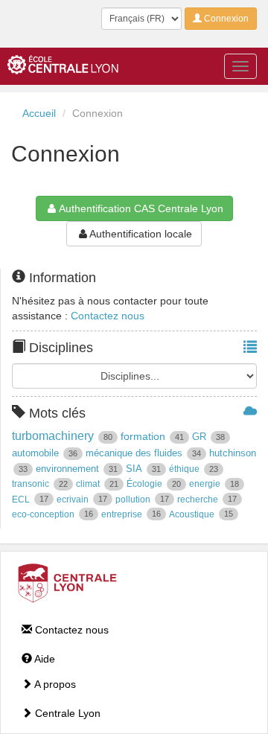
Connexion (225, 18)
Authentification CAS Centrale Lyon (141, 208)
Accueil (39, 113)
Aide (43, 659)
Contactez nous (107, 316)
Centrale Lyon (66, 713)
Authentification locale (140, 234)
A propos (54, 684)
